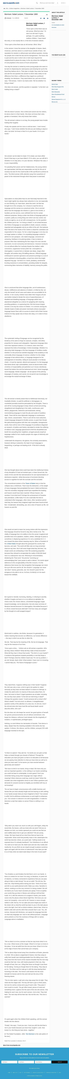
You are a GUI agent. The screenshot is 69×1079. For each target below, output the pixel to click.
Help (20, 1072)
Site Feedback (27, 1072)
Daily (60, 1072)
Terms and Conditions (51, 1072)
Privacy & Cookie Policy (38, 1072)
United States (11, 544)
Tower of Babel (30, 483)
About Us (15, 1072)
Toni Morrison (30, 1034)
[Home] (11, 3)
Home (9, 1072)
